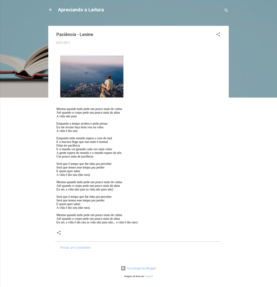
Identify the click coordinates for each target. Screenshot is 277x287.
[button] (218, 35)
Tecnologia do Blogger (141, 268)
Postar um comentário (75, 247)
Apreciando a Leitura (81, 10)
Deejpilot (149, 276)
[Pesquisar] (226, 11)
